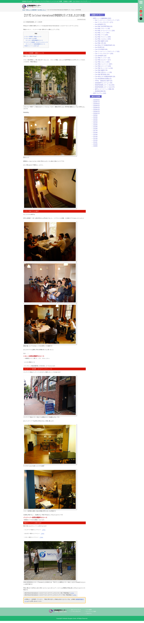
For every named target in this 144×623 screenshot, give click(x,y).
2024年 (95, 117)
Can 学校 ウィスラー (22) (102, 57)
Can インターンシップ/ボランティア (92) (107, 51)
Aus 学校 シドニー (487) (102, 32)
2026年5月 (96, 105)
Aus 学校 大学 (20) (100, 43)
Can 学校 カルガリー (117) (103, 60)
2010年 (95, 144)
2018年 (95, 128)
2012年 (95, 140)
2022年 (95, 121)
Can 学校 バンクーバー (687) (103, 64)
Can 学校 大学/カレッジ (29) (103, 72)
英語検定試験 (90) (100, 91)
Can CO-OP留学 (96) (101, 49)
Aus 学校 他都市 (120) (101, 41)
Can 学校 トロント (42, 9)
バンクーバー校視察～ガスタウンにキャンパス (36, 42)
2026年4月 (96, 107)
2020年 (95, 125)
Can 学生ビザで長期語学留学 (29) (105, 76)
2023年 (95, 119)
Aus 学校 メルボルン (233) (103, 39)
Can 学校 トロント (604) (102, 62)
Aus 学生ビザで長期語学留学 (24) (105, 45)
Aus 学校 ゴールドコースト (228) (105, 30)
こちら (43, 529)
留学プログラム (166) (99, 93)
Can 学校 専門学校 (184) (102, 74)
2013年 (95, 138)
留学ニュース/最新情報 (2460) (102, 18)
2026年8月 (96, 100)
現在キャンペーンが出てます (31, 46)
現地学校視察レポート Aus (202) (104, 85)
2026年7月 (96, 102)
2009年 (95, 146)
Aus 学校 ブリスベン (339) (103, 37)
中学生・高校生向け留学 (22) (103, 80)
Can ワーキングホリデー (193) (104, 53)
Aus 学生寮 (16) (99, 47)
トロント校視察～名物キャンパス (32, 36)
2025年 (95, 115)
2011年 (95, 142)
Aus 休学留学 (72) (100, 24)
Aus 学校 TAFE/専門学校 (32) (103, 26)
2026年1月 (96, 113)
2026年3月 (96, 109)
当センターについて (76, 609)
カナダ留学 (89, 609)
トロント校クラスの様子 (30, 38)
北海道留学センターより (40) (103, 83)
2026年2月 (96, 111)
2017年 (95, 130)
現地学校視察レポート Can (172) (104, 87)
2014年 (95, 136)
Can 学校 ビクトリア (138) (103, 66)
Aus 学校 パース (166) (101, 34)
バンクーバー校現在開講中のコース (35, 44)
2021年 (95, 123)
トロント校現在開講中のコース (34, 40)
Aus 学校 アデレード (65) (102, 28)
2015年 (95, 134)
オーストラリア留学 (91, 611)
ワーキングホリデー (76, 611)
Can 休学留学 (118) (100, 55)
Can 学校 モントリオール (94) (104, 68)
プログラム (89, 613)
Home (23, 9)
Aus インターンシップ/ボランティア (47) (107, 20)
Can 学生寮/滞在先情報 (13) (103, 78)
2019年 (95, 127)
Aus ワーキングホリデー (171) (104, 22)
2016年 (95, 132)
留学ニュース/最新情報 (31, 9)
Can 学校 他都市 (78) (101, 70)
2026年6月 (96, 103)
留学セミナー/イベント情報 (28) (104, 89)
